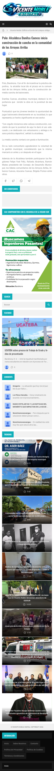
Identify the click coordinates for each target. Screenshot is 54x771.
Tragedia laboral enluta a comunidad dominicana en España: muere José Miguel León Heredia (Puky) (31, 30)
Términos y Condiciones (14, 756)
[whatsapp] (21, 181)
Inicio (6, 743)
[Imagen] (27, 332)
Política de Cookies (35, 750)
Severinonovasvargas (22, 413)
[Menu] (3, 24)
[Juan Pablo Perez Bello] (4, 54)
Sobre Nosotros (19, 743)
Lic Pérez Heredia (20, 395)
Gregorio (16, 386)
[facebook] (5, 181)
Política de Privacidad (13, 750)
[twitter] (13, 181)
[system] (47, 24)
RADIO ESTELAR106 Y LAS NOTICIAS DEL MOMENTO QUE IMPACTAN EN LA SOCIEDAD (30, 407)
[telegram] (29, 181)
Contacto (34, 743)
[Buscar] (51, 24)
